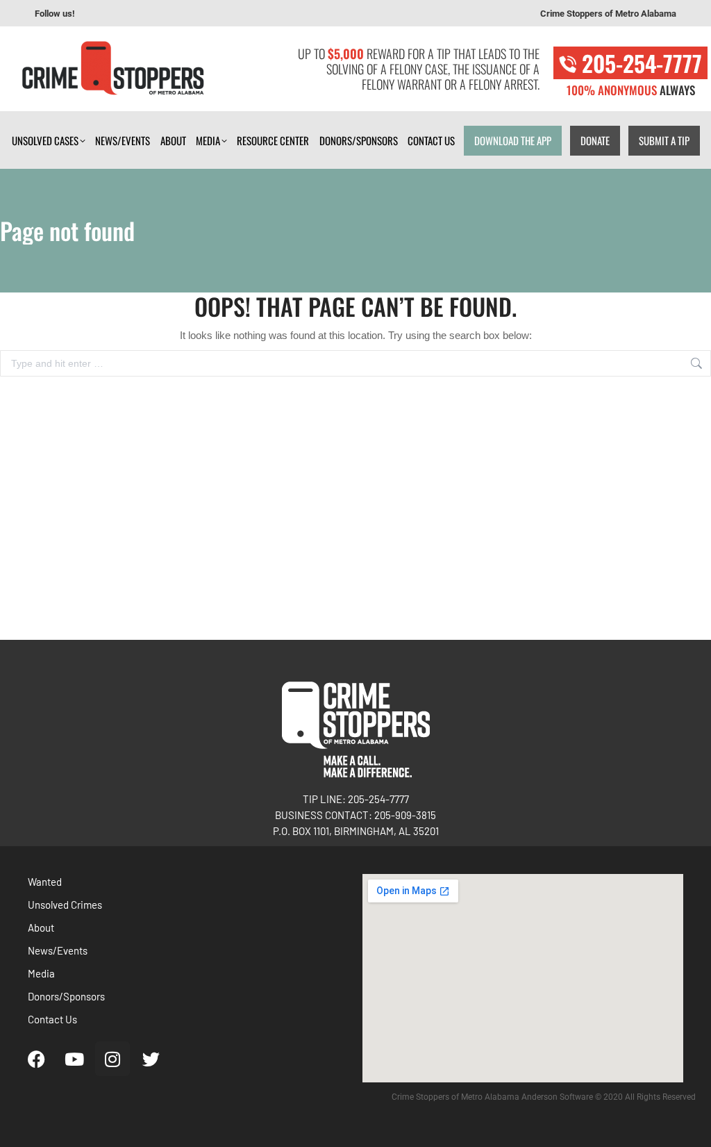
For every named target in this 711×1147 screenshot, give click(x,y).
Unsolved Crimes (65, 904)
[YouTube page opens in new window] (119, 14)
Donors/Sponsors (66, 996)
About (41, 927)
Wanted (45, 881)
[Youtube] (74, 1058)
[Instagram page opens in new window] (140, 14)
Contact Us (52, 1019)
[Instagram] (112, 1058)
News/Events (57, 950)
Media (41, 973)
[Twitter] (150, 1058)
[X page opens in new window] (160, 14)
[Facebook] (36, 1058)
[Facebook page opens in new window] (98, 14)
